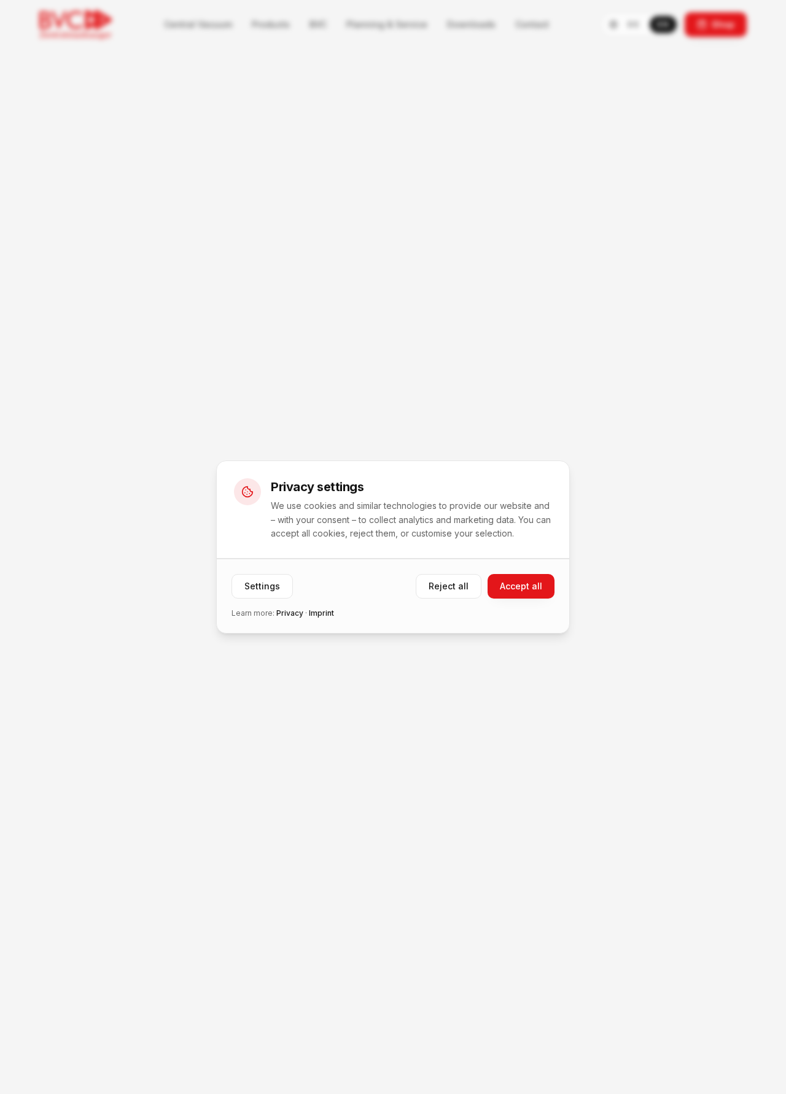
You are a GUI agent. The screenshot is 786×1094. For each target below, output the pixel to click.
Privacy (289, 613)
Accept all (521, 586)
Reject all (449, 586)
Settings (262, 586)
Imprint (321, 613)
